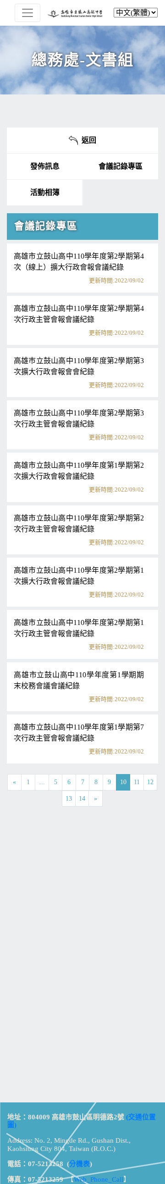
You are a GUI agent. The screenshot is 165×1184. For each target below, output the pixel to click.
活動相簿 (45, 192)
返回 (87, 140)
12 (150, 782)
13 (69, 798)
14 (82, 798)
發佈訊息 (45, 166)
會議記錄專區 (121, 166)
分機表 (79, 1163)
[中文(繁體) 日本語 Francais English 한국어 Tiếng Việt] (82, 13)
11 (137, 782)
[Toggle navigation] (27, 13)
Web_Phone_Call (98, 1179)
